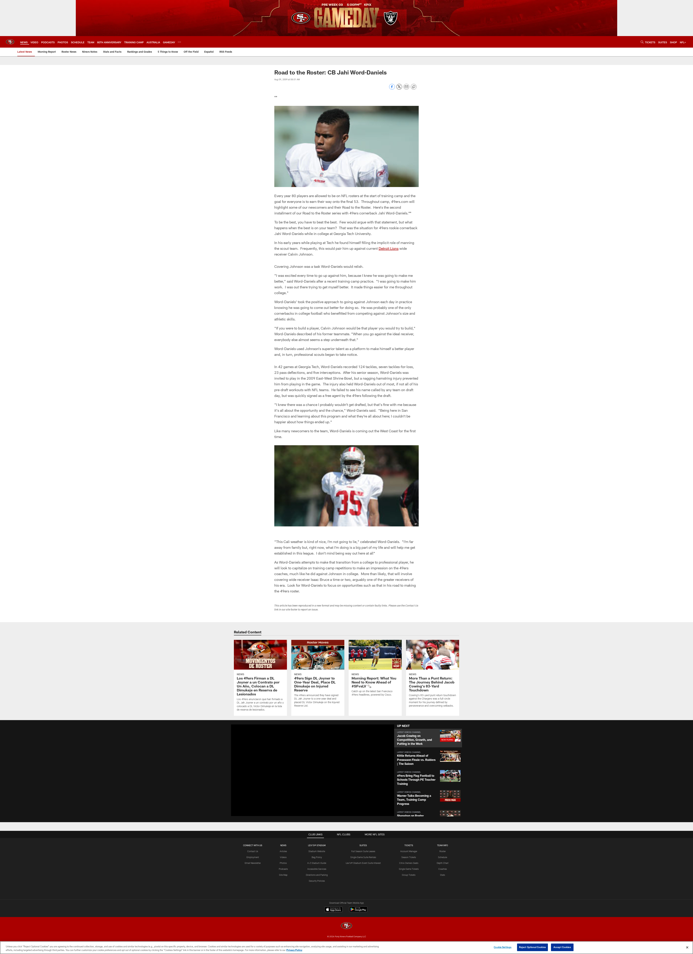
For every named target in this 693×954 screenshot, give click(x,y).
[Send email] (406, 88)
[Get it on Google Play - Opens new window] (358, 911)
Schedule (442, 857)
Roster (442, 851)
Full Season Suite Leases (363, 851)
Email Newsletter (253, 863)
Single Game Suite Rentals (363, 857)
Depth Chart (442, 863)
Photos (283, 863)
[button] (301, 770)
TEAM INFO (442, 845)
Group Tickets (408, 875)
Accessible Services (316, 869)
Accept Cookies (562, 947)
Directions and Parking (317, 875)
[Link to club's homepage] (10, 42)
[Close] (687, 947)
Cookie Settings (502, 947)
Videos (283, 857)
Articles (283, 851)
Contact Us (252, 851)
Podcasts (283, 869)
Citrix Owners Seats (408, 863)
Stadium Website (316, 851)
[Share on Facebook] (392, 88)
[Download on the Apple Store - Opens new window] (333, 910)
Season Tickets (408, 857)
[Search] (642, 41)
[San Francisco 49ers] (346, 926)
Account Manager (408, 851)
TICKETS (408, 845)
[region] (346, 947)
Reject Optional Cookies (532, 947)
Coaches (442, 869)
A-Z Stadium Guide (316, 863)
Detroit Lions (388, 248)
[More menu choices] (179, 42)
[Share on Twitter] (399, 88)
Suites (363, 845)
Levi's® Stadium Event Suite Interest (363, 863)
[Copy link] (414, 87)
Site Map (283, 875)
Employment (253, 857)
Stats (442, 875)
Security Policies (317, 881)
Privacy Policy (294, 950)
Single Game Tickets (409, 869)
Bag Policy (317, 857)
